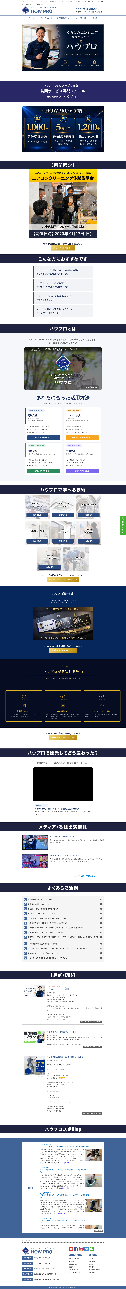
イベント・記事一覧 (79, 18)
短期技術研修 (73, 1264)
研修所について (73, 1269)
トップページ (30, 18)
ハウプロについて (74, 1258)
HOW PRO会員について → (63, 737)
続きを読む (66, 1162)
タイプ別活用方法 (63, 18)
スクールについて (46, 18)
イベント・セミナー (74, 1272)
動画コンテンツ (73, 1267)
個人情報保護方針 (94, 1269)
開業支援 (71, 1261)
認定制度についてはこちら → (63, 650)
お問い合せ (92, 1272)
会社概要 (91, 1264)
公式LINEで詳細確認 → (63, 248)
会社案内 (94, 18)
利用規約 (91, 1267)
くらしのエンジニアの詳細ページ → (63, 579)
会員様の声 (92, 1261)
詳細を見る (37, 515)
